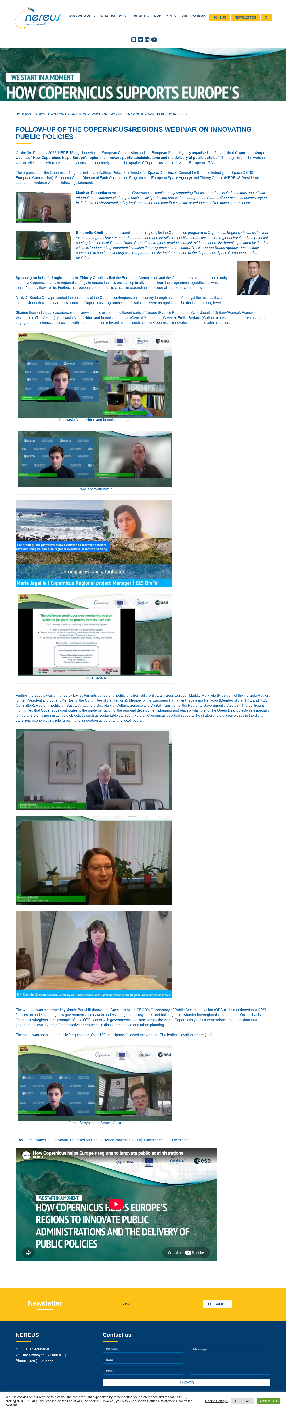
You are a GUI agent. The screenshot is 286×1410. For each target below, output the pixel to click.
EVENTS (138, 16)
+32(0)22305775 (40, 1360)
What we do (111, 16)
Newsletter (245, 17)
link (208, 1035)
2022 (42, 114)
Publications (193, 16)
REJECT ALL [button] (242, 1401)
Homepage (24, 114)
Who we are (80, 16)
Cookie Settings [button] (216, 1401)
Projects (163, 16)
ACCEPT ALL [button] (269, 1401)
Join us (219, 17)
